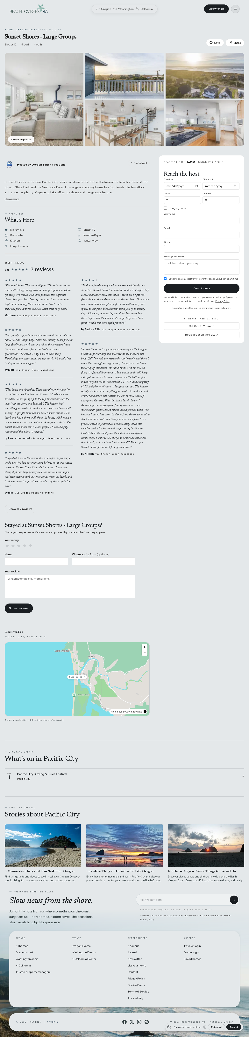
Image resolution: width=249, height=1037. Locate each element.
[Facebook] (124, 1022)
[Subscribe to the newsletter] (234, 900)
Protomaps (116, 711)
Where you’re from (91, 554)
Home (9, 29)
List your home (137, 965)
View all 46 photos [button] (21, 139)
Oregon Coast (27, 29)
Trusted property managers (33, 972)
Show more (12, 199)
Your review (12, 571)
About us (133, 946)
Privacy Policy (222, 300)
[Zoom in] (144, 647)
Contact (133, 972)
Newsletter (135, 959)
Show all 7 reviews (20, 509)
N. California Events (84, 959)
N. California (23, 965)
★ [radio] (7, 546)
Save (217, 42)
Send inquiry (202, 288)
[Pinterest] (147, 1022)
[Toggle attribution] (145, 711)
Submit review (18, 608)
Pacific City (52, 29)
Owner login (191, 952)
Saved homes (192, 959)
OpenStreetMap (133, 711)
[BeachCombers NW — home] (28, 8)
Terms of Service (138, 991)
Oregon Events (81, 946)
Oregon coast (24, 952)
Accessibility (135, 998)
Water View (90, 240)
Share (237, 42)
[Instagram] (139, 1022)
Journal (132, 952)
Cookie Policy (136, 985)
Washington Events (84, 952)
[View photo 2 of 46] (124, 76)
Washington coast (27, 959)
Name (8, 554)
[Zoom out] (144, 653)
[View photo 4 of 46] (124, 123)
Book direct (140, 162)
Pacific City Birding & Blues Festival (42, 774)
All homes (22, 946)
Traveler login (192, 946)
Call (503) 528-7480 (201, 326)
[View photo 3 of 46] (205, 76)
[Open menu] (235, 9)
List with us (216, 8)
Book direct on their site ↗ (201, 334)
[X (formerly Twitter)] (132, 1022)
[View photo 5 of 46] (205, 123)
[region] (77, 679)
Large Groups (19, 246)
